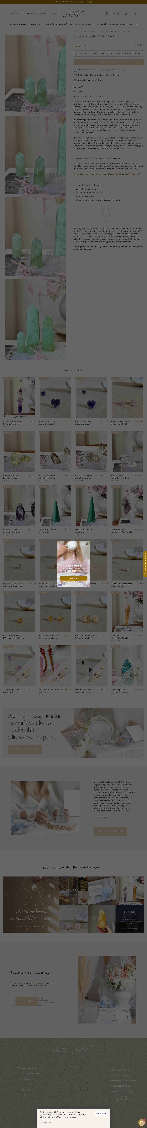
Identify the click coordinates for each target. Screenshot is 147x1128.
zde (73, 1117)
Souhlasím (101, 1114)
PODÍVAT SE (73, 578)
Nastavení (46, 1123)
